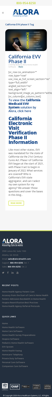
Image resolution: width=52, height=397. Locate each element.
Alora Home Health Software (23, 66)
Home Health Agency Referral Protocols (21, 306)
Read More (16, 203)
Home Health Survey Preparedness (18, 335)
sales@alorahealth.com (19, 259)
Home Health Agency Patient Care (18, 291)
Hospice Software (10, 339)
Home (5, 323)
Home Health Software (13, 327)
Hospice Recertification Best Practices (20, 302)
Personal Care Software (13, 362)
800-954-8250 (26, 3)
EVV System (7, 346)
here (27, 111)
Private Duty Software (13, 358)
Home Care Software (12, 331)
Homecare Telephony (12, 354)
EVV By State (15, 65)
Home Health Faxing (12, 350)
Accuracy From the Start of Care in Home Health (25, 295)
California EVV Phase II (24, 59)
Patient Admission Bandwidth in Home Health (24, 299)
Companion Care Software (15, 366)
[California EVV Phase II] (26, 40)
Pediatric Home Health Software (18, 343)
